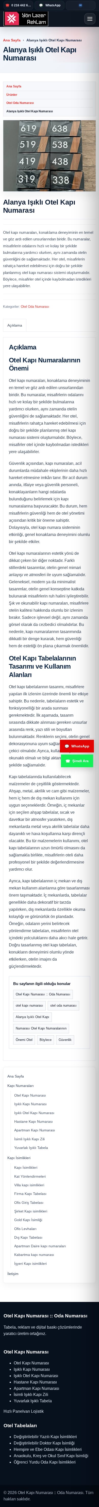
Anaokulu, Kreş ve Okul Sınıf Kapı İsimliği (51, 1456)
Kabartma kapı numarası (34, 1255)
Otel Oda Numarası (20, 103)
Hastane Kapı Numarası (33, 1121)
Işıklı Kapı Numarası (30, 1104)
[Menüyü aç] (89, 18)
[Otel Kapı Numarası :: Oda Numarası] (26, 18)
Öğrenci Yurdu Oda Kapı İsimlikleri (45, 1462)
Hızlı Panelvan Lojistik (24, 1411)
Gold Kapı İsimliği (28, 1220)
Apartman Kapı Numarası (34, 1130)
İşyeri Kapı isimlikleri (30, 1264)
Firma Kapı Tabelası (30, 1194)
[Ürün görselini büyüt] (49, 155)
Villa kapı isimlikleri (29, 1185)
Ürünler (11, 95)
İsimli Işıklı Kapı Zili (29, 1139)
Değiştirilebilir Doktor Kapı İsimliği (44, 1443)
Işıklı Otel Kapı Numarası (34, 1113)
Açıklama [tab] (14, 325)
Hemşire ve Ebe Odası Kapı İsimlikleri (48, 1449)
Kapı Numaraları (20, 1086)
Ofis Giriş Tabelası (28, 1203)
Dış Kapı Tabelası (28, 1237)
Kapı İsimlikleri (18, 1158)
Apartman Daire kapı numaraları (40, 1246)
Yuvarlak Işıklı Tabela (31, 1148)
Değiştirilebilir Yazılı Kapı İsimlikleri (45, 1437)
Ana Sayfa (12, 40)
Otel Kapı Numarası (30, 1095)
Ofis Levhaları (25, 1229)
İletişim (13, 1274)
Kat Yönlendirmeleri (30, 1176)
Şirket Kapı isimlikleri (30, 1211)
